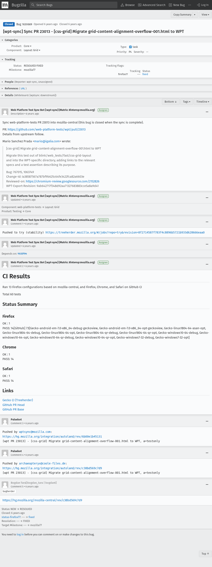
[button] (202, 5)
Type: (123, 46)
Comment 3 (17, 423)
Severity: (139, 51)
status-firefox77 (11, 517)
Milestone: (15, 69)
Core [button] (27, 46)
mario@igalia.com (47, 141)
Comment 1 (17, 223)
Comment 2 (17, 266)
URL (23, 88)
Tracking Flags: (115, 65)
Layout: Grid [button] (32, 50)
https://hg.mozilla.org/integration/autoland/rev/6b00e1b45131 (52, 436)
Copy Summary (182, 14)
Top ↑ (205, 553)
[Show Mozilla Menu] (5, 5)
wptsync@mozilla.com (35, 431)
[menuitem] (127, 5)
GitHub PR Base (13, 409)
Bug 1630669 (24, 24)
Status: (17, 65)
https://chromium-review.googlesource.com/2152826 (62, 181)
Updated (15, 199)
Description (17, 113)
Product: (16, 46)
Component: (14, 50)
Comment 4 (17, 454)
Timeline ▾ (202, 101)
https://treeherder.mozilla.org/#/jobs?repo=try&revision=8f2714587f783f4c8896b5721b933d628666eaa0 (125, 232)
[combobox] (73, 5)
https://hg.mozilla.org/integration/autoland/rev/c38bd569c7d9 (52, 468)
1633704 (22, 253)
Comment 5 (17, 486)
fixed (145, 74)
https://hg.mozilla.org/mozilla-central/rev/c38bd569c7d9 (42, 500)
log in (20, 534)
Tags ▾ (186, 101)
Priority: (122, 51)
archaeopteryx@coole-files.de (42, 463)
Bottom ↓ (171, 101)
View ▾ (205, 14)
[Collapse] (207, 112)
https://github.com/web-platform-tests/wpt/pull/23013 (47, 129)
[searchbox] (73, 5)
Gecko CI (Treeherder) (17, 400)
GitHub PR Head (13, 405)
